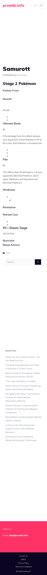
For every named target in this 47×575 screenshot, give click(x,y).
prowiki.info (13, 5)
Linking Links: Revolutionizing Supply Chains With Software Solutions (19, 428)
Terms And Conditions (23, 567)
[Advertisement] (23, 35)
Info (8, 253)
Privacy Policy (23, 563)
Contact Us (23, 556)
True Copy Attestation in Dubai (20, 381)
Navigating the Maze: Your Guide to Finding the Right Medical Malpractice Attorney (22, 397)
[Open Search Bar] (35, 5)
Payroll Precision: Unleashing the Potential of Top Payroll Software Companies (21, 409)
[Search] (38, 262)
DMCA (23, 559)
